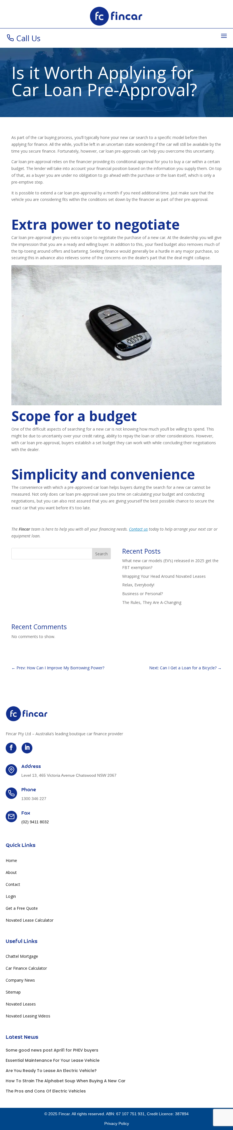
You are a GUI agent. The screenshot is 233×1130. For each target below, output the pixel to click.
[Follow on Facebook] (11, 748)
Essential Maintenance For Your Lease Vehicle (52, 1060)
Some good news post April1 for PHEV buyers (52, 1050)
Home (11, 861)
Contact (13, 884)
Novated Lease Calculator (29, 920)
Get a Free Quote (22, 908)
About (11, 873)
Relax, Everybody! (138, 584)
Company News (20, 980)
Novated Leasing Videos (28, 1016)
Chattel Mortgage (22, 956)
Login (11, 896)
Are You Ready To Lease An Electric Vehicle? (51, 1070)
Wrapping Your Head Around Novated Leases (164, 576)
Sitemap (13, 992)
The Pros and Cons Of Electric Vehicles (46, 1091)
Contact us (138, 529)
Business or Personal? (142, 593)
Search (101, 553)
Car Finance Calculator (26, 968)
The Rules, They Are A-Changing (151, 602)
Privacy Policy (116, 1123)
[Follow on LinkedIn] (27, 748)
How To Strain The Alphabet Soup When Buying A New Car (66, 1081)
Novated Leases (21, 1004)
